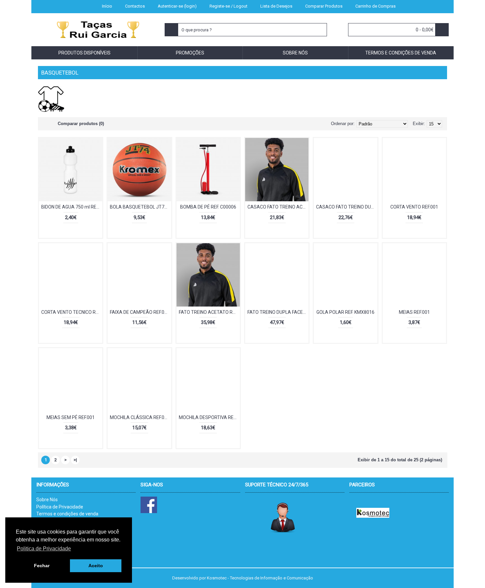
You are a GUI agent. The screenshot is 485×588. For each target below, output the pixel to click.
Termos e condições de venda (67, 513)
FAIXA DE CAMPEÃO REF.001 (140, 312)
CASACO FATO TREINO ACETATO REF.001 (277, 207)
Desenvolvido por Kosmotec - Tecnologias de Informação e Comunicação (242, 577)
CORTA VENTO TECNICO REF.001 (71, 312)
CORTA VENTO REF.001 (414, 207)
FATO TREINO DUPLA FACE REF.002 (277, 312)
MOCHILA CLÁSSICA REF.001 (140, 417)
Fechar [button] (41, 565)
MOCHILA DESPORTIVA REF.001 (209, 417)
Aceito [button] (95, 565)
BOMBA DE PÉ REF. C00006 (208, 207)
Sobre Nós (47, 499)
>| (75, 459)
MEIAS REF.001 (414, 312)
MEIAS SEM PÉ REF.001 (71, 417)
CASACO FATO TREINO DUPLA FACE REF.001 (346, 207)
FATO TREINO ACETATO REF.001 (209, 312)
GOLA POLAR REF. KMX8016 (345, 312)
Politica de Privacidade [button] (44, 548)
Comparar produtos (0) (81, 123)
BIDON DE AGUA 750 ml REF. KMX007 (71, 207)
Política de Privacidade (59, 506)
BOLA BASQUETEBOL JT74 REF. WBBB (140, 207)
